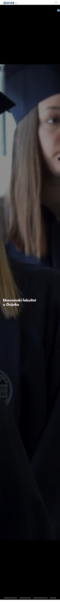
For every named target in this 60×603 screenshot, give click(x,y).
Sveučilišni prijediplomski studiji (10, 597)
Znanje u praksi (53, 597)
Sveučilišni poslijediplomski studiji (40, 597)
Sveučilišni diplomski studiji (25, 597)
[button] (58, 10)
